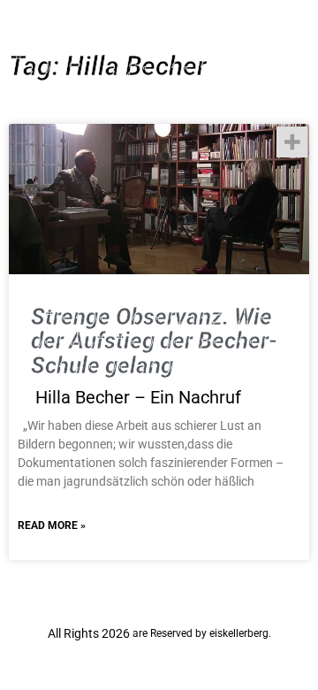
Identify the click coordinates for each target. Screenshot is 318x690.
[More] (291, 141)
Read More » (52, 525)
